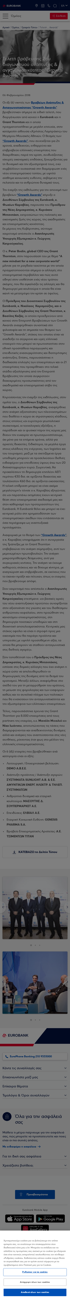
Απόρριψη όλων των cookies (35, 1282)
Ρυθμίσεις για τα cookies (35, 1272)
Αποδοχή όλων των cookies (35, 1292)
